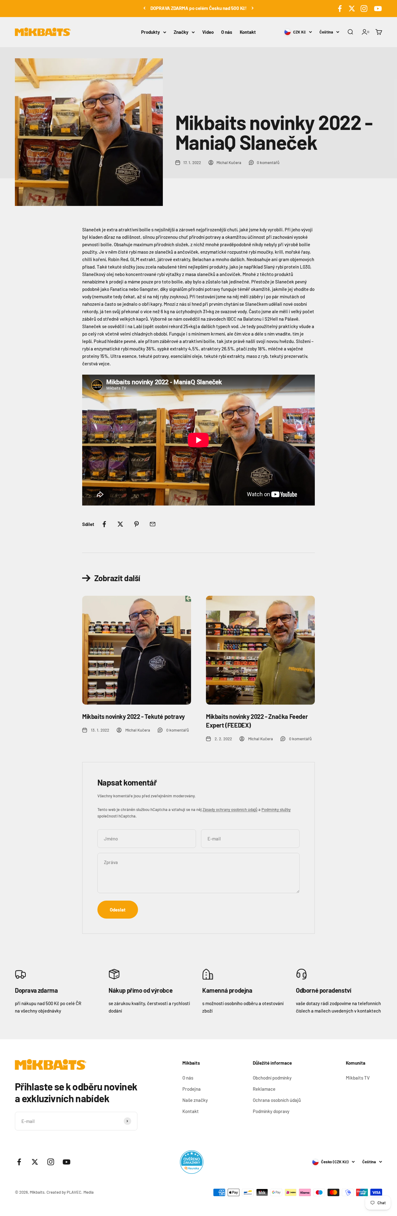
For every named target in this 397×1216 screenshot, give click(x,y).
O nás (226, 32)
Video (208, 32)
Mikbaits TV (358, 1077)
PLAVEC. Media (80, 1192)
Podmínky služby (276, 809)
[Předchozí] (144, 8)
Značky (181, 32)
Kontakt (248, 32)
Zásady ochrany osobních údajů (230, 809)
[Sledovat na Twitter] (352, 8)
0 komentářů (268, 162)
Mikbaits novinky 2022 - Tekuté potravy (133, 716)
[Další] (253, 8)
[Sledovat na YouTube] (377, 8)
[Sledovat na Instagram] (364, 8)
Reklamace (264, 1089)
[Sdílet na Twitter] (120, 524)
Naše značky (195, 1100)
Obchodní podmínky (272, 1077)
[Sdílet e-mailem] (152, 524)
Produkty (150, 32)
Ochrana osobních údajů (277, 1100)
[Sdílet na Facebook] (104, 524)
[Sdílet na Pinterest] (136, 524)
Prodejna (191, 1089)
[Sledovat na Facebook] (340, 8)
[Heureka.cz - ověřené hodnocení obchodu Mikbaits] (191, 1162)
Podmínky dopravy (271, 1111)
